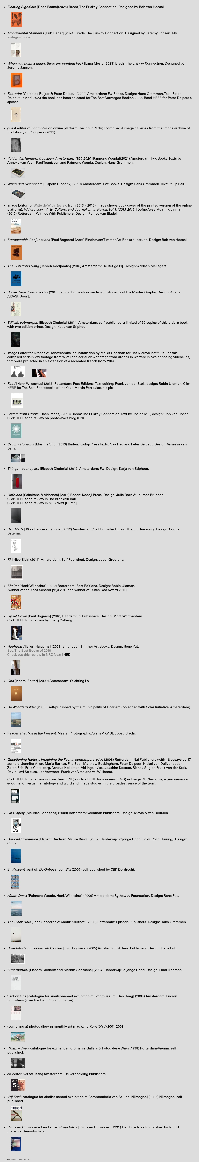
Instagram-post (19, 37)
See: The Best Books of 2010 (29, 650)
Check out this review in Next (34, 655)
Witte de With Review (50, 205)
